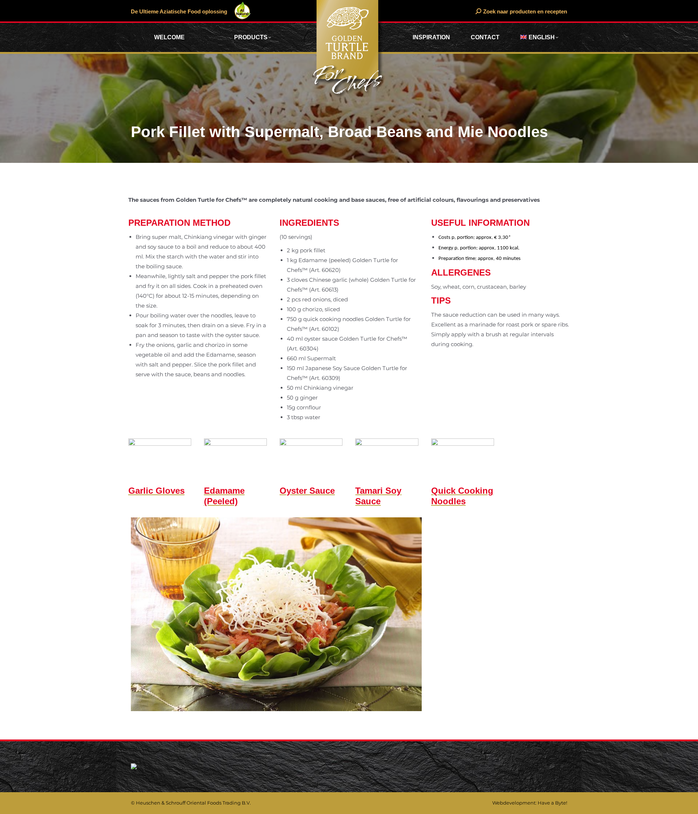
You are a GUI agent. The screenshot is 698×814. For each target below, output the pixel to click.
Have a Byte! (552, 803)
